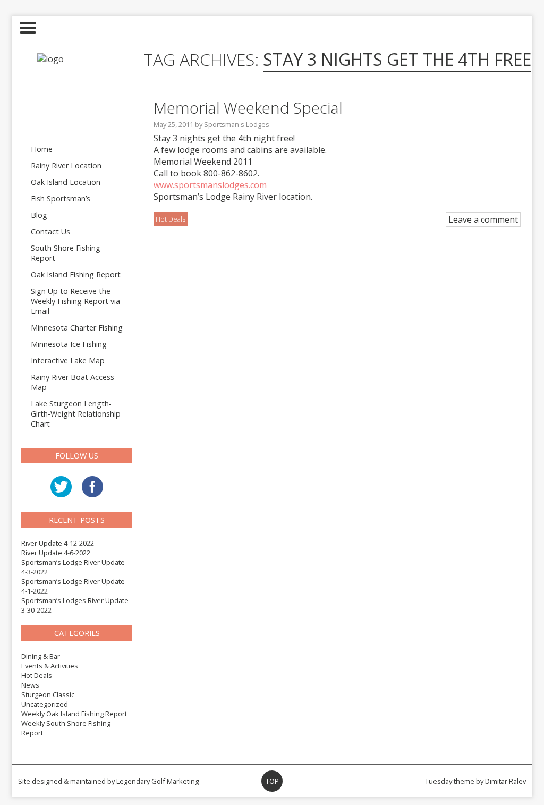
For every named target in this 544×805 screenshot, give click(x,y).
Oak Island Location (65, 182)
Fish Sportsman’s (60, 198)
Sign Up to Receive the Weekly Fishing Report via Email (75, 301)
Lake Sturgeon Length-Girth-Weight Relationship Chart (76, 414)
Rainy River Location (66, 165)
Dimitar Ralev (505, 781)
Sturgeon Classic (47, 694)
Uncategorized (44, 704)
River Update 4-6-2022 (55, 552)
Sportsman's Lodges (236, 124)
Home (42, 149)
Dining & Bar (40, 656)
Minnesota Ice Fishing (69, 344)
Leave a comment (483, 219)
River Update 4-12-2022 (57, 543)
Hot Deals (36, 675)
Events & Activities (49, 666)
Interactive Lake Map (68, 360)
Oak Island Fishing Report (76, 274)
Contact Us (50, 231)
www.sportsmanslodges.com (210, 185)
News (30, 685)
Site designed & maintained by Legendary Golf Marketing (108, 781)
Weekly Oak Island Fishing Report (74, 713)
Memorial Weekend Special (248, 107)
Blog (39, 215)
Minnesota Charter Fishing (77, 328)
